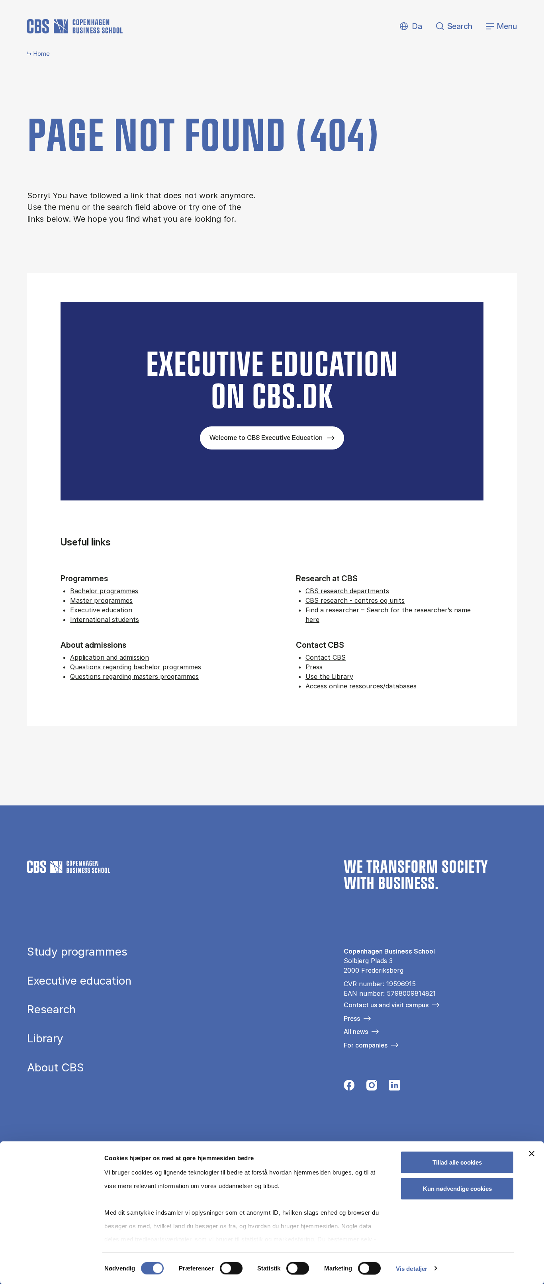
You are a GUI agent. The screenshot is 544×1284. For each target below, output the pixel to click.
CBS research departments (347, 591)
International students (104, 619)
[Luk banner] (531, 1154)
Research (51, 1009)
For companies (365, 1045)
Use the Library (329, 676)
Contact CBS (325, 657)
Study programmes (77, 952)
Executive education (101, 610)
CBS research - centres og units (355, 600)
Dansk (410, 26)
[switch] (231, 1268)
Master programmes (101, 600)
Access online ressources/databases (361, 686)
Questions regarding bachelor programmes (135, 667)
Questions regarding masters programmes (134, 676)
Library (45, 1038)
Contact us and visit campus (386, 1005)
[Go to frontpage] (75, 26)
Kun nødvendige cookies (457, 1188)
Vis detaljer (411, 1268)
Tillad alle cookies (457, 1162)
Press (314, 667)
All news (356, 1032)
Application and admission (109, 657)
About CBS (55, 1067)
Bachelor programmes (104, 591)
